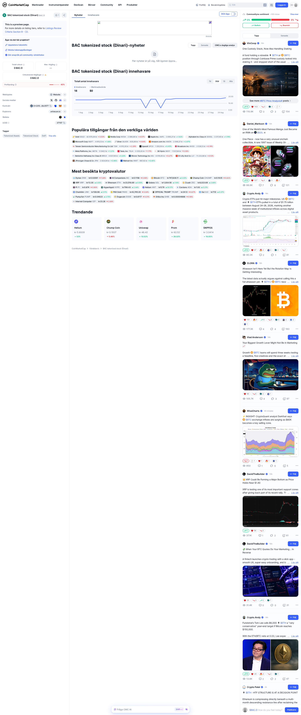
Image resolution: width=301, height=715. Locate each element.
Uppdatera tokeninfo (17, 45)
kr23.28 (94, 201)
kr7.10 (213, 192)
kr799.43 (121, 187)
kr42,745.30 (131, 192)
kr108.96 (91, 192)
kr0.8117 (133, 197)
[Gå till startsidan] (16, 5)
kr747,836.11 (170, 178)
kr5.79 (159, 187)
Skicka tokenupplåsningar (20, 50)
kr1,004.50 (164, 182)
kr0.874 (86, 187)
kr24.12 (175, 192)
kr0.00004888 (174, 197)
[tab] (193, 45)
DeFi (44, 136)
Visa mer (294, 14)
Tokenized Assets (11, 136)
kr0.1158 (130, 178)
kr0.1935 (211, 178)
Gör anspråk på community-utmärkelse (26, 55)
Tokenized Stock (30, 136)
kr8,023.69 (200, 182)
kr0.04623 (93, 197)
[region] (113, 5)
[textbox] (268, 710)
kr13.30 (88, 182)
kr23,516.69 (125, 182)
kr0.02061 (91, 178)
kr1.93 (193, 187)
